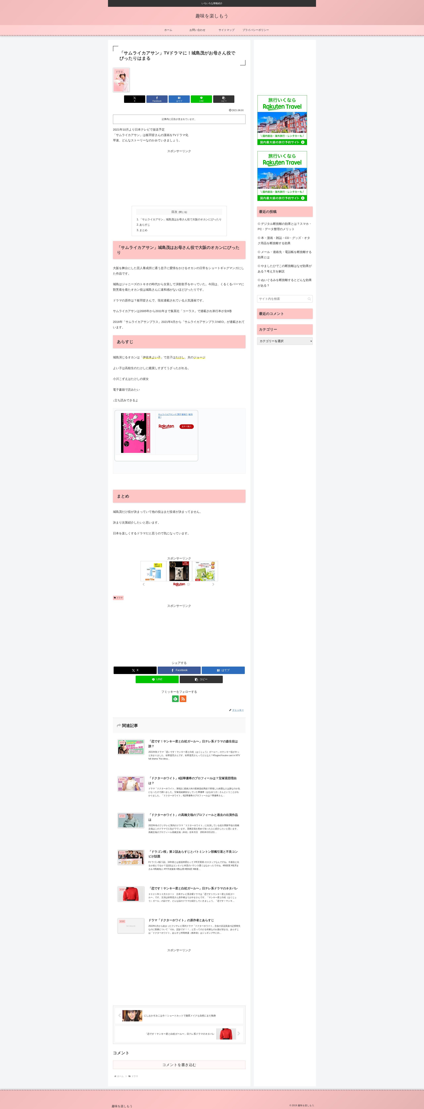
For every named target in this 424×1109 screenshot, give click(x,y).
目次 (174, 212)
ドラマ (120, 598)
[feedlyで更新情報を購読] (175, 698)
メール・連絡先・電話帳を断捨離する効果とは (285, 254)
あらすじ (144, 224)
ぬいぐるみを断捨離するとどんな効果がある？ (285, 282)
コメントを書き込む (179, 1065)
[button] (223, 99)
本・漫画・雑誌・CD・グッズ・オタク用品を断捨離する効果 (284, 240)
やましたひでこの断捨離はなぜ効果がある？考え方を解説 (285, 268)
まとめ (143, 230)
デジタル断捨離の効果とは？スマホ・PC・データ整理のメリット (285, 226)
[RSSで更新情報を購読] (183, 698)
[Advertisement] (179, 177)
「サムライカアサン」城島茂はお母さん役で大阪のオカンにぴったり (180, 219)
